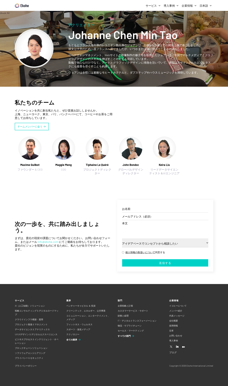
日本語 (204, 5)
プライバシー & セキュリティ (29, 358)
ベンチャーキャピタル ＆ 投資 (81, 305)
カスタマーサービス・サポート (133, 310)
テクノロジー (72, 334)
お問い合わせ (175, 335)
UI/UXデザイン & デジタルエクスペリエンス (36, 334)
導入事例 (169, 5)
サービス (151, 5)
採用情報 (173, 325)
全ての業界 (71, 339)
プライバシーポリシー (26, 365)
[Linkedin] (177, 346)
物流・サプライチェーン (130, 325)
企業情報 (187, 5)
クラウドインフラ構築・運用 (29, 319)
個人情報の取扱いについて (140, 252)
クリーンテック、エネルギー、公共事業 (85, 310)
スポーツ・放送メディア (78, 329)
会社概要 (173, 320)
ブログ (173, 352)
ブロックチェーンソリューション (31, 348)
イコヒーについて (178, 305)
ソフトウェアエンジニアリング (30, 353)
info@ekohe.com (48, 241)
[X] (171, 346)
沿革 (171, 330)
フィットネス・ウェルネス (79, 324)
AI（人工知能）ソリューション (30, 305)
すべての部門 (124, 336)
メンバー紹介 (175, 310)
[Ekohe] (22, 5)
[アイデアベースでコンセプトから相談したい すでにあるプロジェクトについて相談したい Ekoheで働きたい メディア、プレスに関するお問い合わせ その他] (165, 243)
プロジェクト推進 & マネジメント (31, 324)
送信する (165, 263)
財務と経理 (123, 315)
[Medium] (183, 346)
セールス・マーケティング (131, 330)
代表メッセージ (176, 315)
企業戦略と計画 (125, 305)
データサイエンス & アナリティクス (32, 329)
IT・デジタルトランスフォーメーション (137, 320)
